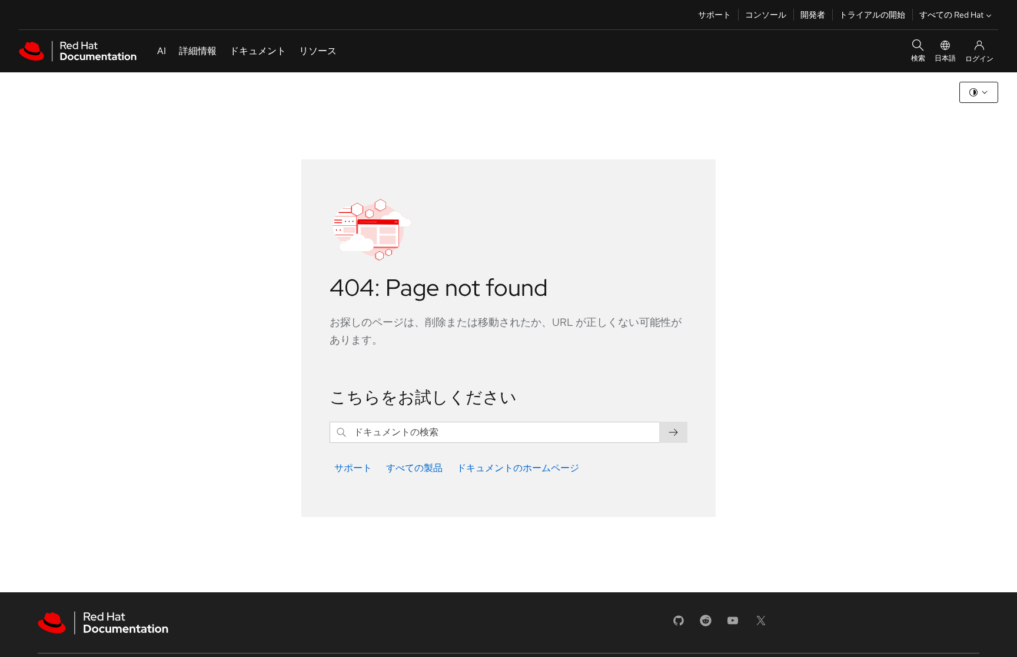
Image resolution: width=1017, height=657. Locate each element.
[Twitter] (761, 624)
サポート (714, 14)
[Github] (679, 624)
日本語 (945, 58)
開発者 (812, 14)
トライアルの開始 (872, 14)
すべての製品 (414, 468)
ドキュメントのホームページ (518, 468)
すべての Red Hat (951, 14)
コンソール (765, 14)
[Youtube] (733, 624)
